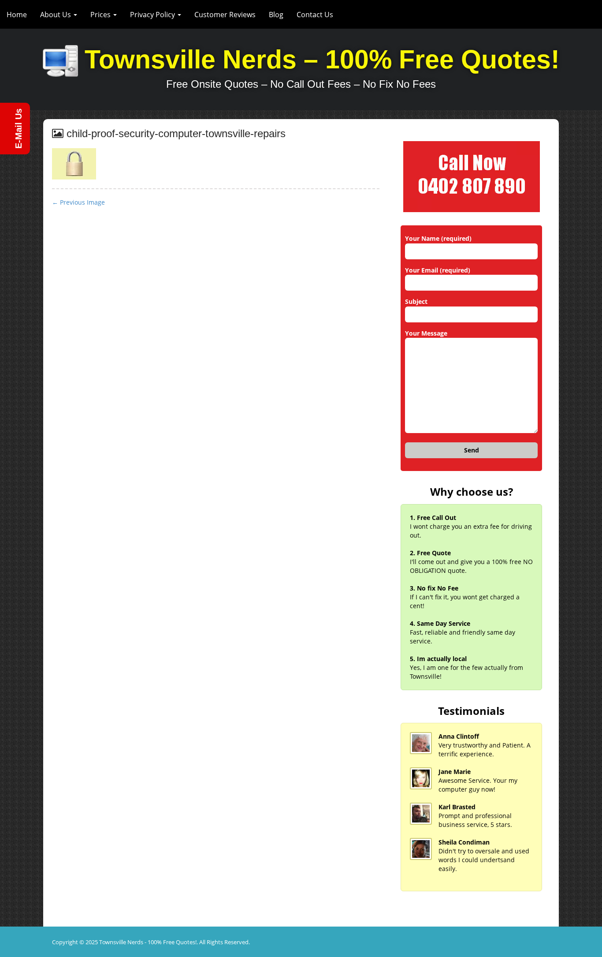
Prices (101, 14)
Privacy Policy (153, 14)
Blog (276, 14)
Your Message (426, 333)
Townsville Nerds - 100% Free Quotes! (148, 942)
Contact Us (315, 14)
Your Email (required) (437, 270)
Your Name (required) (438, 238)
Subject (416, 301)
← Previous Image (78, 202)
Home (17, 14)
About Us (56, 14)
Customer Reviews (225, 14)
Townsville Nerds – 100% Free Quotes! (322, 59)
